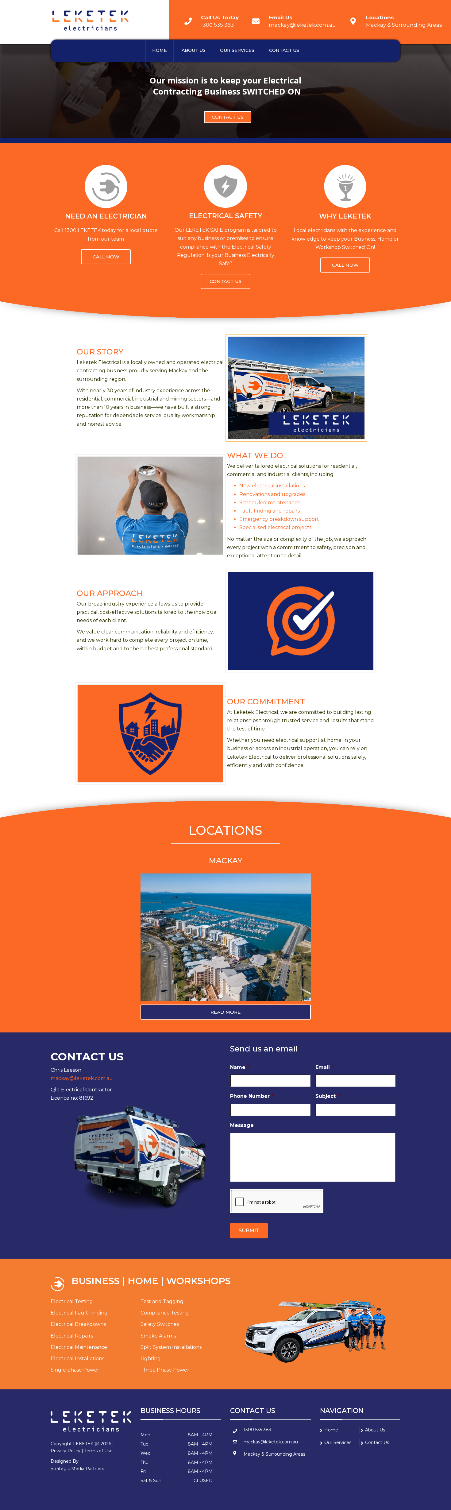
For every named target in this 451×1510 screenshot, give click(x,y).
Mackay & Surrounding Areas (404, 25)
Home (159, 50)
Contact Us (284, 50)
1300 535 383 (217, 25)
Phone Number (252, 1096)
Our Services (237, 50)
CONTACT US (228, 117)
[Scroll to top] (418, 1477)
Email (324, 1067)
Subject (327, 1096)
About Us (194, 50)
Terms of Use (98, 1451)
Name (240, 1067)
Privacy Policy (65, 1451)
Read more (106, 257)
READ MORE (225, 1012)
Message (242, 1125)
